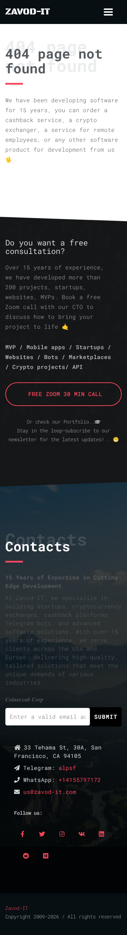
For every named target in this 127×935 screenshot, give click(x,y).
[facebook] (22, 834)
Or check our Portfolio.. (61, 422)
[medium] (45, 856)
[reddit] (26, 856)
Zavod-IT (16, 908)
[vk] (81, 834)
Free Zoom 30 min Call (63, 393)
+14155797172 (80, 779)
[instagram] (62, 834)
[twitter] (42, 834)
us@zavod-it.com (49, 791)
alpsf (67, 767)
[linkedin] (101, 834)
